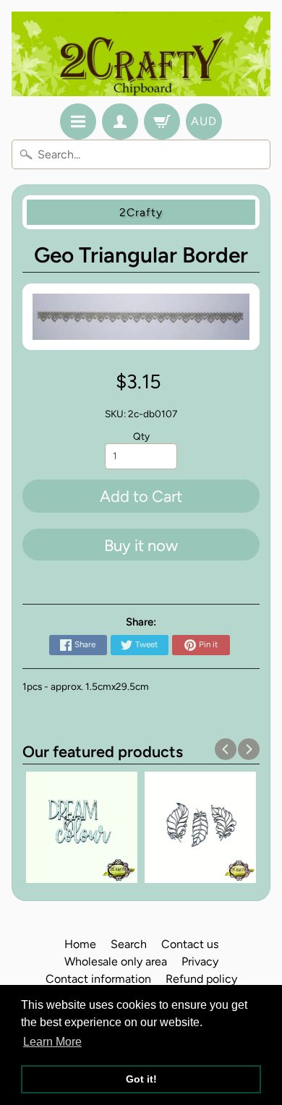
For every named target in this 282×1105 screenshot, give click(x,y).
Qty (141, 436)
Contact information (98, 979)
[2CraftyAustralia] (141, 54)
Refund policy (201, 979)
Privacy (199, 961)
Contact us (189, 944)
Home (80, 944)
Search (129, 944)
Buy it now (141, 545)
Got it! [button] (141, 1079)
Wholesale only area (115, 961)
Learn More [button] (52, 1042)
